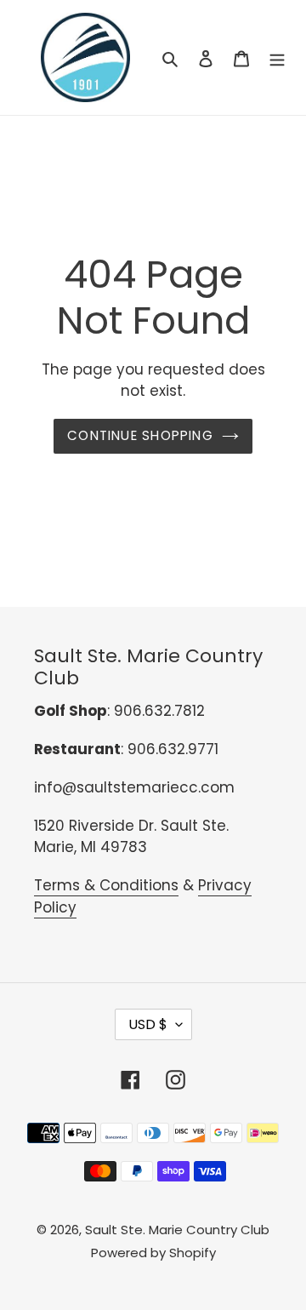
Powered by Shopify (153, 1252)
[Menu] (277, 57)
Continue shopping (140, 435)
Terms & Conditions (106, 885)
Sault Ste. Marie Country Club (177, 1229)
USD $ (147, 1024)
